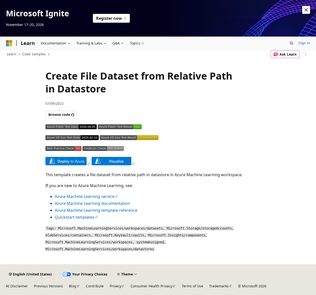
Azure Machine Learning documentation (92, 203)
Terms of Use (192, 286)
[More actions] (305, 54)
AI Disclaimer (17, 286)
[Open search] (291, 43)
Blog (72, 286)
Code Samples (34, 54)
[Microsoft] (9, 43)
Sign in (304, 43)
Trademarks (219, 286)
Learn (11, 54)
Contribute (95, 286)
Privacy (115, 286)
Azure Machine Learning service (84, 196)
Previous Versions (48, 286)
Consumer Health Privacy (151, 286)
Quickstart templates (74, 217)
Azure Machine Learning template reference (96, 210)
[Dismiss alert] (306, 10)
